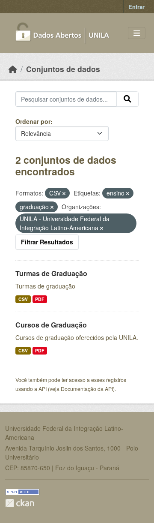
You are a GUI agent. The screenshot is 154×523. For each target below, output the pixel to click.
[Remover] (63, 193)
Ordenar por (32, 121)
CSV (23, 299)
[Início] (13, 68)
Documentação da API (87, 388)
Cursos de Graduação (51, 325)
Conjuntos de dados (63, 68)
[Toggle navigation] (136, 33)
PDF (39, 299)
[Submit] (127, 99)
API (42, 388)
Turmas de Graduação (51, 273)
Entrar (136, 7)
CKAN (19, 503)
